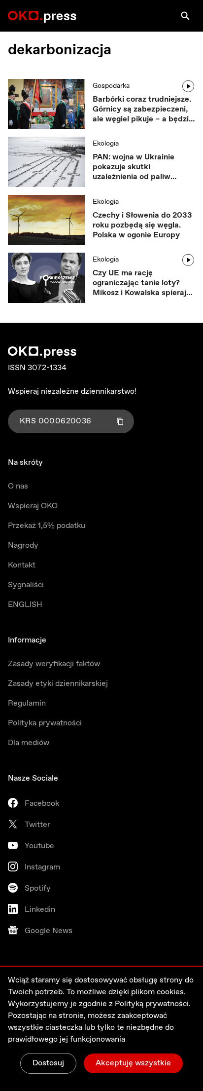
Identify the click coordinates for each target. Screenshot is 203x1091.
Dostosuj (48, 1063)
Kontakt (21, 565)
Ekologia (106, 143)
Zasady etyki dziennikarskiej (58, 683)
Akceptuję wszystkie (133, 1063)
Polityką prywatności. (153, 1004)
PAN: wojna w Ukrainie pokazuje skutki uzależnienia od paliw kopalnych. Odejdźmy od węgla (138, 167)
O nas (18, 486)
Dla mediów (28, 743)
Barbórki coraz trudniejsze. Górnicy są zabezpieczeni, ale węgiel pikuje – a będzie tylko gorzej (143, 109)
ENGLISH (25, 605)
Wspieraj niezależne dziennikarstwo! (72, 391)
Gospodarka (111, 85)
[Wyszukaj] (185, 16)
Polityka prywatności (45, 723)
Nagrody (23, 545)
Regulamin (27, 703)
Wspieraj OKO (33, 506)
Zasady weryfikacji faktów (54, 664)
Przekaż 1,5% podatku (46, 526)
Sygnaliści (26, 585)
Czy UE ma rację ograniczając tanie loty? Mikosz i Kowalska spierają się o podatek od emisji (142, 283)
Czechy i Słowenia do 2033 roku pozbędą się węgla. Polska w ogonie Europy (142, 225)
